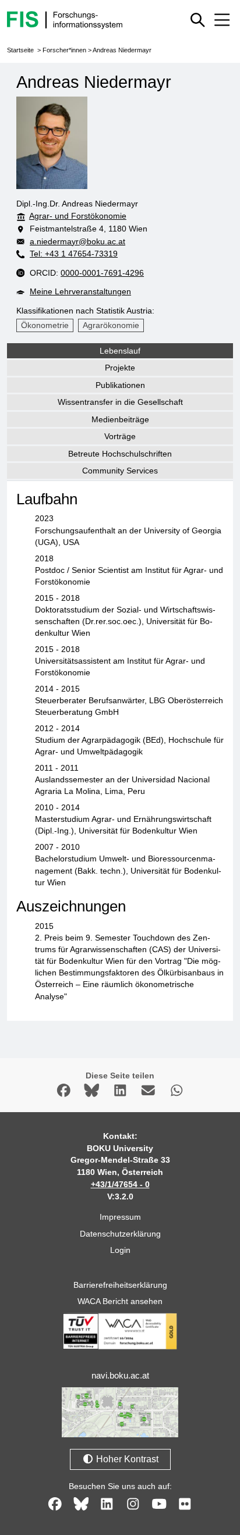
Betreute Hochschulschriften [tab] (120, 453)
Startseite (20, 50)
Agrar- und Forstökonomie (77, 215)
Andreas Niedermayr (122, 50)
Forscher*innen (64, 50)
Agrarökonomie (111, 325)
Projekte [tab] (120, 367)
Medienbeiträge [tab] (120, 419)
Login (120, 1250)
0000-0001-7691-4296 (102, 272)
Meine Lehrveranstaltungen (80, 291)
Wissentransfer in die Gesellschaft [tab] (120, 402)
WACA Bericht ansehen (120, 1301)
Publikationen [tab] (120, 385)
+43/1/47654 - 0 (120, 1184)
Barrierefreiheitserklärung (120, 1285)
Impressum (120, 1216)
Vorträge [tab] (120, 436)
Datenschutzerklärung (120, 1233)
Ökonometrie (45, 325)
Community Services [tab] (120, 470)
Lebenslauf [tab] (120, 350)
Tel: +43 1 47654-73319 (74, 253)
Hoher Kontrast (126, 1459)
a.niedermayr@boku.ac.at (77, 241)
